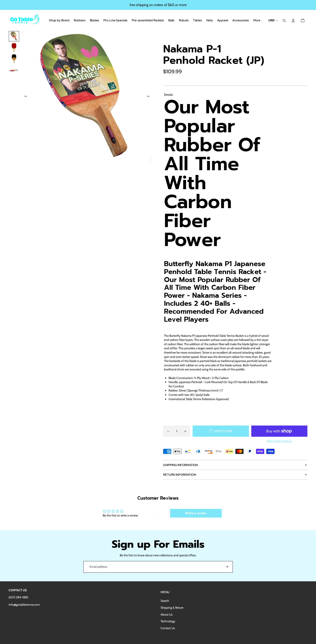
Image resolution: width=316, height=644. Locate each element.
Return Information (179, 475)
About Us (167, 614)
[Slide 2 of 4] (14, 47)
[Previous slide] (24, 97)
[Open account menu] (293, 20)
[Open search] (284, 20)
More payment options (279, 441)
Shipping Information (180, 465)
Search (165, 601)
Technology (168, 621)
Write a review (195, 513)
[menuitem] (256, 20)
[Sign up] (227, 567)
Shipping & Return (172, 608)
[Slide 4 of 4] (14, 70)
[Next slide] (149, 97)
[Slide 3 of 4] (14, 58)
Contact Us (168, 628)
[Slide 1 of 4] (14, 36)
